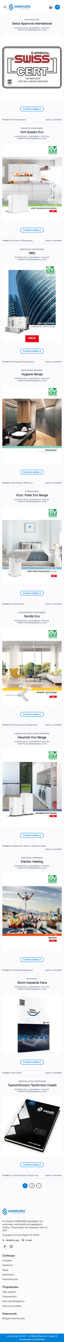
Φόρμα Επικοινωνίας (13, 1318)
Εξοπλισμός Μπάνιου (32, 370)
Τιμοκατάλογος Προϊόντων (32, 1081)
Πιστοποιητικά (32, 20)
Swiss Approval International (32, 23)
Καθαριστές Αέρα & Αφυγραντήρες (32, 733)
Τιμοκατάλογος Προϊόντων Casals (32, 1085)
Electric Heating (32, 861)
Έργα (5, 1270)
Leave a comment (53, 119)
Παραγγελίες (9, 1296)
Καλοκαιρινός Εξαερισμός (32, 612)
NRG (32, 253)
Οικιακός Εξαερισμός (32, 128)
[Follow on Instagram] (11, 1246)
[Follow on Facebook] (4, 1246)
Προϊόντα (7, 1265)
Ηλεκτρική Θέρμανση (32, 858)
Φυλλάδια (32, 979)
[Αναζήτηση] (5, 7)
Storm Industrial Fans (32, 982)
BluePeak (40, 1339)
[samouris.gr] (19, 7)
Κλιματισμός (32, 491)
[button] (51, 7)
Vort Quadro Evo (32, 132)
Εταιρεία (7, 1260)
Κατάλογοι (8, 1274)
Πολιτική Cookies (11, 1306)
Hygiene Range (32, 374)
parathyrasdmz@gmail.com (32, 30)
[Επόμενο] (39, 1185)
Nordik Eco (32, 616)
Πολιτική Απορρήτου (13, 1301)
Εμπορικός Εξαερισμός (32, 249)
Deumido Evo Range (32, 737)
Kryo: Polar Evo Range (32, 495)
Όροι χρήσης (9, 1291)
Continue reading (32, 109)
